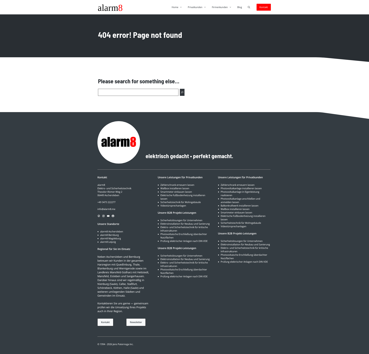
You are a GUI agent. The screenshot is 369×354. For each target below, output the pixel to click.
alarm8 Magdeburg (110, 238)
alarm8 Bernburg (109, 235)
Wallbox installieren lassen (174, 188)
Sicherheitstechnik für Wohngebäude (180, 202)
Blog (239, 7)
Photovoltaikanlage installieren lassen (241, 188)
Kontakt (263, 7)
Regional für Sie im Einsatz (113, 249)
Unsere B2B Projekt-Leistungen (177, 212)
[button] (249, 7)
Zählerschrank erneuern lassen (177, 184)
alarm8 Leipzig (108, 241)
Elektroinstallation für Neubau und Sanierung (185, 223)
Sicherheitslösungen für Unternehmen (181, 220)
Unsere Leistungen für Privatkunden (180, 177)
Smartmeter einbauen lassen (176, 191)
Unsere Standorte (108, 224)
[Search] (182, 92)
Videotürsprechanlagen (173, 205)
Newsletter (136, 322)
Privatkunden (195, 7)
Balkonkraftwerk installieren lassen (239, 205)
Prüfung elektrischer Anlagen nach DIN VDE (184, 241)
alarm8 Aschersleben (111, 231)
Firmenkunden (220, 7)
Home (175, 7)
